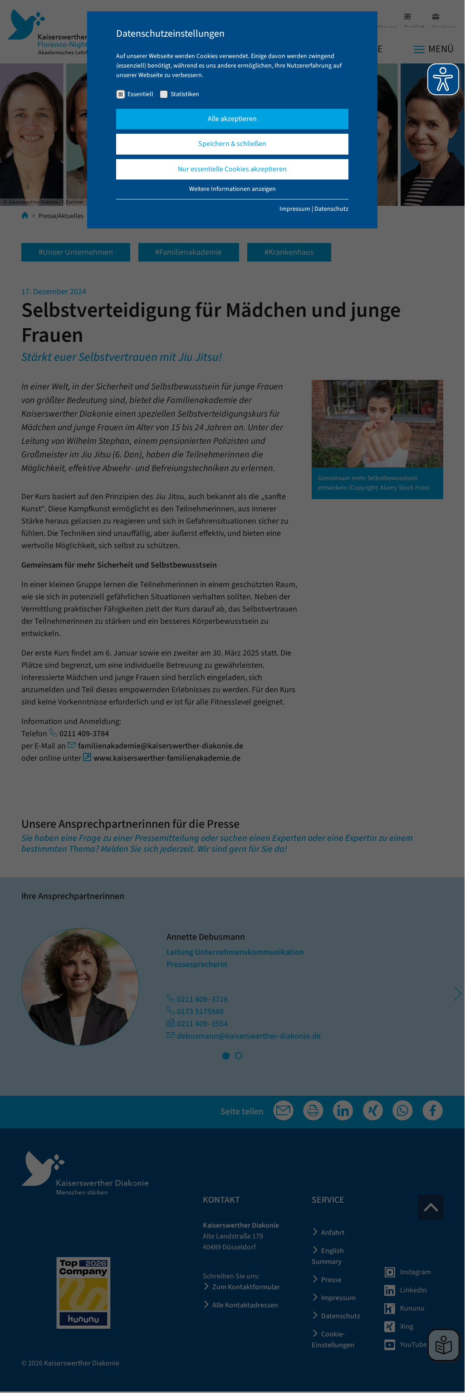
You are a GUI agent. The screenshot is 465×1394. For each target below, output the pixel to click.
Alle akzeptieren (232, 119)
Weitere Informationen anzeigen (232, 189)
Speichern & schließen (232, 144)
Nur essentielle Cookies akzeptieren (232, 169)
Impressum (294, 209)
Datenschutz (331, 209)
